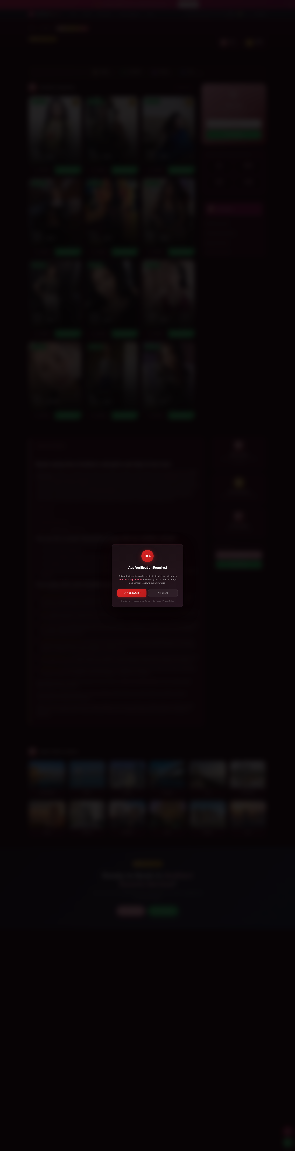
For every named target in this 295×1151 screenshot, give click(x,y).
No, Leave (163, 593)
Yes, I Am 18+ (134, 593)
